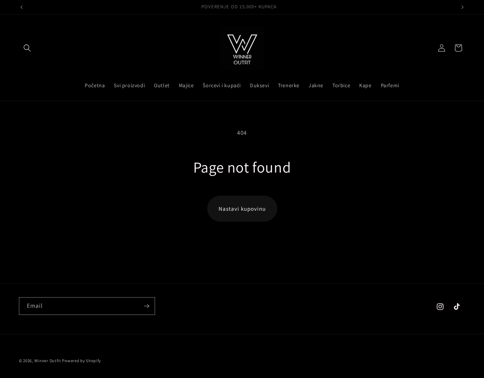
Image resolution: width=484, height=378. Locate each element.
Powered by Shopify (81, 360)
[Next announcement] (462, 7)
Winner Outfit (47, 360)
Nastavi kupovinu (242, 208)
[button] (27, 48)
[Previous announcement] (21, 7)
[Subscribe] (146, 306)
